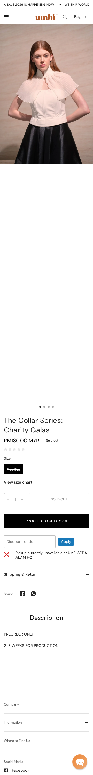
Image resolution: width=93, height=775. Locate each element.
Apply (66, 541)
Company (11, 704)
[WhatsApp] (33, 594)
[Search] (65, 16)
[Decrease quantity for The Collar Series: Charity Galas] (8, 499)
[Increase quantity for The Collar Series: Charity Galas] (22, 499)
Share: (9, 594)
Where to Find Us (17, 740)
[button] (79, 761)
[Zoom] (46, 94)
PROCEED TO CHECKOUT (47, 521)
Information (13, 722)
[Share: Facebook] (22, 594)
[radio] (13, 469)
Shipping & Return (21, 574)
